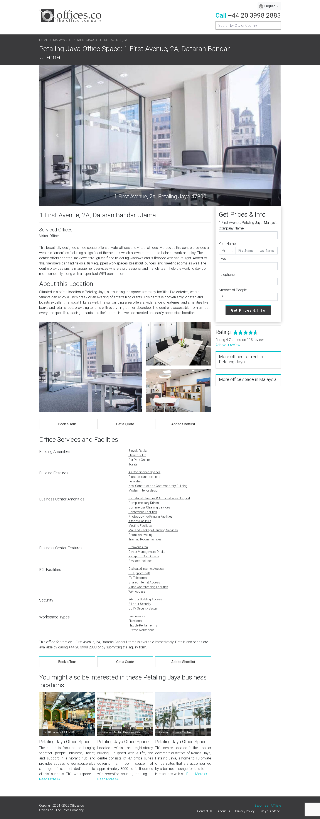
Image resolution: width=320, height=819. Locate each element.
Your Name (227, 244)
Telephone (227, 274)
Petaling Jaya (83, 40)
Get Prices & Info (248, 310)
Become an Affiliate (267, 805)
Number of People (233, 290)
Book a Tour (67, 424)
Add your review (228, 345)
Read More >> (50, 779)
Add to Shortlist (183, 424)
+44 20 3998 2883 (254, 15)
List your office (269, 811)
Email (223, 259)
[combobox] (269, 6)
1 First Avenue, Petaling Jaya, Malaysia (248, 223)
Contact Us (204, 811)
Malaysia (60, 40)
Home (43, 40)
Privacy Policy (244, 811)
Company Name (231, 228)
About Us (223, 811)
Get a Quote (125, 424)
